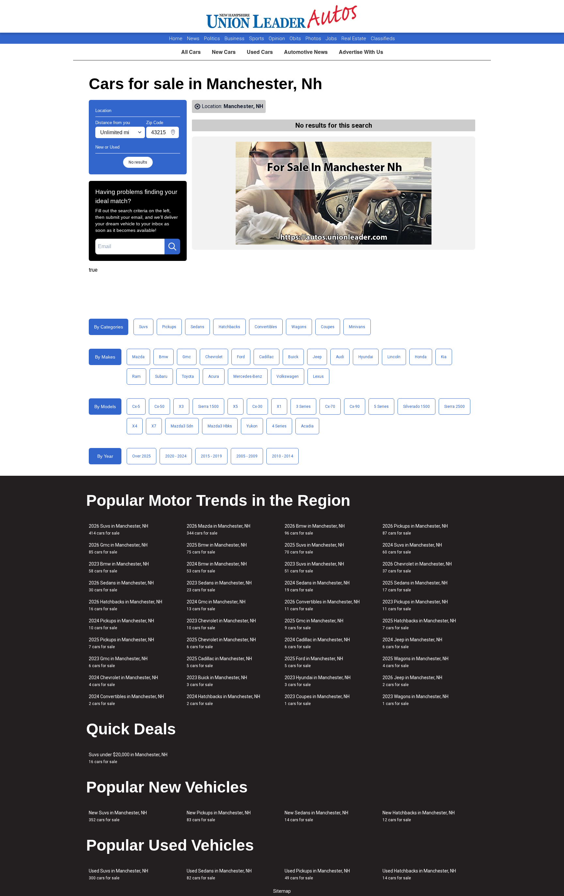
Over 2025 (141, 456)
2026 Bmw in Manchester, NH (315, 529)
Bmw (163, 357)
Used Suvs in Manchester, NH (118, 874)
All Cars (191, 52)
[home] (282, 16)
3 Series (303, 406)
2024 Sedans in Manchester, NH (317, 586)
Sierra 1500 (208, 406)
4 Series (279, 426)
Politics (212, 38)
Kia (443, 357)
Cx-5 (136, 406)
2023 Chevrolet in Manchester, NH (221, 624)
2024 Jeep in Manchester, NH (412, 643)
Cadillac (266, 357)
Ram (136, 376)
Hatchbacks (229, 327)
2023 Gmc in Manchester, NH (118, 662)
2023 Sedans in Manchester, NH (219, 586)
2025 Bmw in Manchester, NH (217, 548)
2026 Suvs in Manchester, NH (118, 529)
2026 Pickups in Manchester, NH (415, 529)
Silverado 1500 (416, 406)
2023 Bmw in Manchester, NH (119, 567)
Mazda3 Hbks (220, 426)
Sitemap (282, 891)
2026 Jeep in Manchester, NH (412, 681)
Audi (340, 357)
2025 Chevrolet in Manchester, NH (221, 643)
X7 (153, 426)
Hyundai (365, 357)
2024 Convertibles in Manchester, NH (126, 700)
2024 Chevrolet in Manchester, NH (123, 681)
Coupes (328, 327)
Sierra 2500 (454, 406)
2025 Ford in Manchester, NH (314, 662)
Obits (296, 38)
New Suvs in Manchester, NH (118, 816)
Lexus (318, 376)
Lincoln (393, 357)
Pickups (169, 327)
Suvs (143, 327)
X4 (134, 426)
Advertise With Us (361, 52)
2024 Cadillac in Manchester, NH (317, 643)
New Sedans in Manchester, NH (316, 816)
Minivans (357, 327)
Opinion (277, 38)
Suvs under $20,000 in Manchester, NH (128, 758)
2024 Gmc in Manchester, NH (216, 605)
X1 (279, 406)
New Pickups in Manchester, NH (219, 816)
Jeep (317, 357)
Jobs (332, 38)
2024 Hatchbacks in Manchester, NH (223, 700)
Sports (257, 38)
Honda (421, 357)
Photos (314, 38)
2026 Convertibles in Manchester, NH (322, 605)
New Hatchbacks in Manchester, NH (419, 816)
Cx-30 (257, 406)
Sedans (197, 327)
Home (175, 38)
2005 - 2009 (247, 456)
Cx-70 (330, 406)
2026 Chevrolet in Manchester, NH (417, 567)
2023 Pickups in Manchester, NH (415, 605)
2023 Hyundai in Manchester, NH (318, 681)
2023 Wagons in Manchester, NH (415, 700)
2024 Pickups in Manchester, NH (121, 624)
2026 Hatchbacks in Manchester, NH (125, 605)
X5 (235, 406)
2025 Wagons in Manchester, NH (415, 662)
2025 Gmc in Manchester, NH (314, 624)
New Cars (224, 52)
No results (138, 162)
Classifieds (383, 38)
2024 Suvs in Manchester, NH (412, 548)
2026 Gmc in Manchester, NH (118, 548)
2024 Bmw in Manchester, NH (217, 567)
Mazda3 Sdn (182, 426)
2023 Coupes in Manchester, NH (317, 700)
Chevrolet (214, 357)
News (193, 38)
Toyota (188, 376)
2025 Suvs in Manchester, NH (314, 548)
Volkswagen (287, 376)
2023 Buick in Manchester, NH (217, 681)
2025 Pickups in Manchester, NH (121, 643)
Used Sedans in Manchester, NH (219, 874)
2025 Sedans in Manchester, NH (415, 586)
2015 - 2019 (211, 456)
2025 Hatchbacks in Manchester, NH (419, 624)
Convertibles (266, 327)
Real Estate (354, 38)
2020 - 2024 (175, 456)
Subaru (161, 376)
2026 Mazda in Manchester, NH (218, 529)
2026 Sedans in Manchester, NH (121, 586)
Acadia (307, 426)
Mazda (138, 357)
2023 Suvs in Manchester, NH (314, 567)
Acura (213, 376)
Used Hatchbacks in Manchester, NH (419, 874)
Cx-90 (355, 406)
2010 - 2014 (282, 456)
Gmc (186, 357)
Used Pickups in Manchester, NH (317, 874)
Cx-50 (159, 406)
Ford (241, 357)
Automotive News (306, 52)
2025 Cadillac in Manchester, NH (219, 662)
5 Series (381, 406)
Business (235, 38)
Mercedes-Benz (247, 376)
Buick (293, 357)
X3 (181, 406)
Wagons (298, 327)
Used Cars (260, 52)
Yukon (252, 426)
